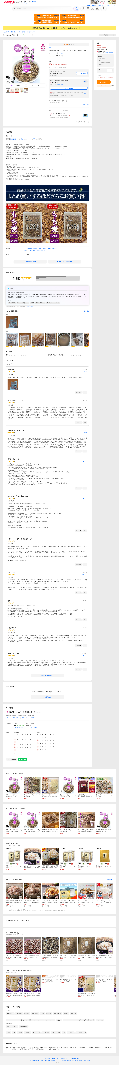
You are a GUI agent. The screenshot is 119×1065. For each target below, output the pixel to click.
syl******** (85, 432)
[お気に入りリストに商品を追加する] (112, 86)
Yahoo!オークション (65, 1058)
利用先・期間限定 (60, 84)
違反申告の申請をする (83, 122)
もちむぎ (20, 1032)
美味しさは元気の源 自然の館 (86, 1020)
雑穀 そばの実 (57, 1013)
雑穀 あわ (73, 1013)
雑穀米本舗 (100, 1020)
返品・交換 (24, 717)
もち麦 (23, 32)
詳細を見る (86, 104)
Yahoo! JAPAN (91, 5)
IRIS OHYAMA (73, 1020)
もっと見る (109, 879)
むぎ (14, 1032)
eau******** (84, 371)
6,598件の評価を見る (18, 727)
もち (64, 1032)
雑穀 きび (48, 1013)
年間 (34, 139)
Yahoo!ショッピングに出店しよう (103, 5)
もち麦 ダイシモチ (32, 32)
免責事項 (64, 1060)
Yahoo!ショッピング (45, 1058)
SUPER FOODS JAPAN (13, 1020)
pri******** (85, 461)
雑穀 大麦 (26, 1013)
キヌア (42, 1013)
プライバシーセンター (45, 1060)
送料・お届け (16, 717)
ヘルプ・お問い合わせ (77, 1060)
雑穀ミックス (10, 1013)
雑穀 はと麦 (35, 1013)
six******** (85, 402)
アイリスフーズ (50, 1020)
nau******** (84, 630)
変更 (112, 56)
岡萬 (21, 139)
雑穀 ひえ (66, 1013)
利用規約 (53, 1060)
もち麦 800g (71, 1032)
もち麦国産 (27, 1032)
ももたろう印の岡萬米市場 (9, 32)
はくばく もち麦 (56, 1032)
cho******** (84, 574)
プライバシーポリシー (34, 1060)
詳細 (85, 93)
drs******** (85, 541)
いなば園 (28, 1020)
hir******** (85, 655)
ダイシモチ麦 (36, 1032)
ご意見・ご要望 (86, 1060)
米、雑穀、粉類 (31, 250)
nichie (65, 1020)
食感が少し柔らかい (12, 1026)
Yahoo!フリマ (75, 1058)
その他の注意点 (30, 306)
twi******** (85, 498)
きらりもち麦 (45, 1032)
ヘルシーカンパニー (38, 1020)
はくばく (59, 1020)
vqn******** (84, 603)
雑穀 (19, 32)
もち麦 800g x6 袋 (81, 1032)
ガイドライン (58, 1060)
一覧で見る (86, 311)
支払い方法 (8, 717)
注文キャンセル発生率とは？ (32, 727)
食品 (24, 250)
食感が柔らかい (24, 1026)
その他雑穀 (19, 1013)
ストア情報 (31, 717)
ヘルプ (114, 5)
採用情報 (69, 1060)
